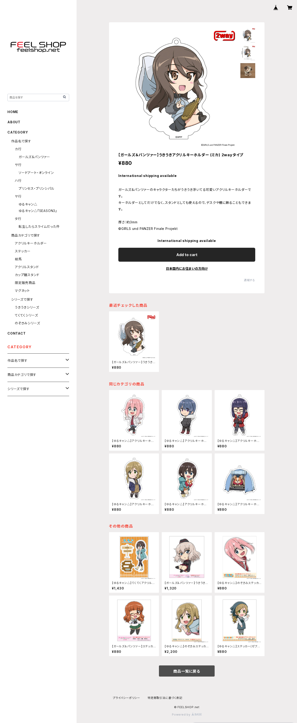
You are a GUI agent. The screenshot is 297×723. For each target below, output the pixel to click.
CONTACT (16, 333)
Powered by (181, 714)
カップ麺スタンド (27, 275)
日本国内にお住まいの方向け (187, 268)
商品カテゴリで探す (25, 235)
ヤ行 (18, 196)
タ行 (18, 219)
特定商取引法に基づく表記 (165, 698)
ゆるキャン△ (28, 204)
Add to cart (186, 254)
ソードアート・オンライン (36, 173)
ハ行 (18, 180)
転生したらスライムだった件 (39, 226)
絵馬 (18, 259)
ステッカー (23, 251)
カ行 (18, 149)
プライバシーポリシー (126, 698)
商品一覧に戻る (186, 671)
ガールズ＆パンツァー (34, 157)
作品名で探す (21, 141)
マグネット (22, 291)
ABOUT (13, 122)
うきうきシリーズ (27, 307)
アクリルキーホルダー (31, 243)
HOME (12, 112)
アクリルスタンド (27, 267)
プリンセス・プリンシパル (36, 188)
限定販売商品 (25, 283)
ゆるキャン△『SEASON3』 (38, 211)
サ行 (18, 165)
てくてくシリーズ (26, 315)
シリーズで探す (22, 299)
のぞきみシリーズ (27, 323)
